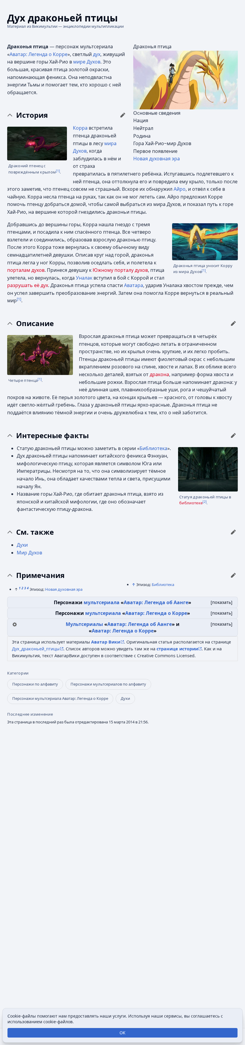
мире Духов (86, 61)
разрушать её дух (27, 285)
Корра (80, 128)
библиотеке (191, 503)
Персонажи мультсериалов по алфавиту (108, 684)
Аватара (133, 285)
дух (96, 54)
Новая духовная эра (156, 158)
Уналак (84, 278)
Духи (22, 545)
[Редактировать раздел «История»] (122, 115)
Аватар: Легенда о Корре (39, 54)
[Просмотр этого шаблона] (15, 624)
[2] (204, 502)
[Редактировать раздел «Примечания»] (233, 575)
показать (221, 602)
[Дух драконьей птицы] (185, 79)
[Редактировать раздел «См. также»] (233, 532)
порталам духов (26, 270)
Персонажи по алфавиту (35, 684)
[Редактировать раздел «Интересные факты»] (233, 435)
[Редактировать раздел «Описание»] (233, 323)
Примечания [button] (40, 575)
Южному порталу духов (120, 270)
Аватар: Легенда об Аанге (156, 602)
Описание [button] (35, 323)
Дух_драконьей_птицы (35, 649)
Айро (180, 189)
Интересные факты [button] (52, 435)
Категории (18, 673)
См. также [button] (35, 532)
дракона (159, 374)
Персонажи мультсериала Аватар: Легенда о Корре (60, 698)
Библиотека (153, 448)
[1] (58, 171)
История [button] (32, 115)
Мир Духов (29, 552)
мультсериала (102, 602)
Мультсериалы (84, 624)
